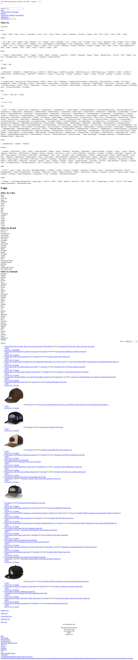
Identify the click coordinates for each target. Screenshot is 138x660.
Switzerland (110, 658)
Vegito (76, 162)
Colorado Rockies (41, 115)
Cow (67, 42)
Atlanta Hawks (28, 111)
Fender (100, 170)
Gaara (68, 153)
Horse (87, 44)
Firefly (25, 44)
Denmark (9, 658)
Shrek (101, 85)
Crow (94, 42)
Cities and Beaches (106, 81)
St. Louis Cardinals (27, 132)
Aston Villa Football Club (124, 110)
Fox (39, 44)
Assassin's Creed (8, 81)
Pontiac (132, 172)
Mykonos (95, 172)
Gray (45, 34)
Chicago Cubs (66, 113)
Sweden (104, 658)
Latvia (59, 658)
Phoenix (36, 45)
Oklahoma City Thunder (104, 127)
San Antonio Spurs (81, 130)
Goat (70, 44)
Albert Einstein (15, 151)
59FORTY (111, 72)
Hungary (47, 658)
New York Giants (109, 125)
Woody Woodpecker (87, 162)
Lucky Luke (120, 83)
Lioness (120, 44)
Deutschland (15, 658)
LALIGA (46, 181)
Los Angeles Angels (23, 121)
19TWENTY (7, 72)
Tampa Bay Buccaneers (55, 132)
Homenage (81, 55)
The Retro (109, 74)
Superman (124, 160)
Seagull (97, 45)
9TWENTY (42, 74)
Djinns (47, 55)
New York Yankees (54, 127)
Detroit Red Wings (127, 115)
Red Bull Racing (27, 130)
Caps (2, 12)
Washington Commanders (107, 134)
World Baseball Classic (24, 183)
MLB (60, 181)
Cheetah (45, 42)
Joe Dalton (65, 155)
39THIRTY (17, 72)
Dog (114, 42)
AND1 (26, 55)
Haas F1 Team (98, 117)
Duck (13, 44)
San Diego (12, 174)
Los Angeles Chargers (39, 121)
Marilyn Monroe (31, 157)
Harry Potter (65, 83)
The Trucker (127, 74)
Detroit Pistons (114, 115)
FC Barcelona (45, 117)
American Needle (16, 55)
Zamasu (98, 162)
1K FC (5, 110)
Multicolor (72, 34)
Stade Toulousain (40, 132)
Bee (14, 42)
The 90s (93, 74)
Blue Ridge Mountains (39, 170)
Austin (18, 170)
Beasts (50, 81)
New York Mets (27, 127)
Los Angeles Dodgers (70, 121)
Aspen (12, 170)
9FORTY (127, 72)
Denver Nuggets (92, 115)
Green (51, 34)
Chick (52, 42)
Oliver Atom (34, 159)
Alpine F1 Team (23, 110)
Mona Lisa (103, 157)
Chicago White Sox (78, 113)
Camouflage (31, 34)
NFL (88, 181)
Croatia (22, 656)
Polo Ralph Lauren (12, 57)
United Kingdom (119, 658)
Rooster (73, 45)
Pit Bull (43, 45)
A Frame (50, 74)
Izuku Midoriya (44, 155)
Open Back (78, 74)
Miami (55, 172)
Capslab (33, 55)
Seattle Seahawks (13, 132)
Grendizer (101, 153)
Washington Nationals (123, 134)
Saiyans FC (69, 130)
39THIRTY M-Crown (30, 72)
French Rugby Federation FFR (20, 181)
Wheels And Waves (54, 57)
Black (11, 34)
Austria (3, 656)
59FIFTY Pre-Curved (82, 72)
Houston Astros (123, 117)
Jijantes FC (63, 119)
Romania (89, 658)
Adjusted (18, 143)
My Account (4, 638)
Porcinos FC (95, 128)
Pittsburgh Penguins (56, 128)
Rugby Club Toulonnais (42, 130)
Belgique (7, 656)
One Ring (43, 159)
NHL (93, 181)
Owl (11, 45)
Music (134, 83)
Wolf (55, 47)
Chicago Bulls (54, 113)
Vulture (49, 47)
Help (7, 18)
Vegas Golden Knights (90, 134)
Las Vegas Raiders (125, 119)
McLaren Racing (49, 123)
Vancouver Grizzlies (74, 134)
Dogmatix (34, 153)
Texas (46, 174)
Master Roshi (74, 157)
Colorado (75, 170)
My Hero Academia (9, 85)
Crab (80, 42)
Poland (79, 658)
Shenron (41, 160)
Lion (113, 44)
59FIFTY (42, 72)
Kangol (89, 55)
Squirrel (15, 47)
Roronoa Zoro (123, 159)
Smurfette (63, 160)
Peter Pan (81, 159)
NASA (26, 85)
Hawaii (127, 170)
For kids (3, 15)
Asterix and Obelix (41, 151)
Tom (39, 162)
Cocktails (116, 81)
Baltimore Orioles (40, 111)
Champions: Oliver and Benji (78, 81)
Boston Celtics (77, 111)
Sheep (115, 45)
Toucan (34, 47)
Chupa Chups (93, 81)
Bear (9, 42)
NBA (82, 181)
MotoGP (67, 181)
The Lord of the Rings (13, 87)
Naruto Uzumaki (12, 159)
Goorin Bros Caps (6, 616)
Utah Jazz (47, 134)
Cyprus (26, 656)
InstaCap (3, 18)
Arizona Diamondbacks (87, 110)
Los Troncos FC (126, 121)
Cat (39, 42)
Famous (31, 83)
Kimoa (96, 55)
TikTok (3, 646)
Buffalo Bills (112, 111)
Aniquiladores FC (59, 110)
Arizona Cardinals (72, 110)
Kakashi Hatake (82, 155)
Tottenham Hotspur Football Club (18, 134)
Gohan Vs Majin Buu (79, 153)
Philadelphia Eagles (9, 128)
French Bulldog (48, 44)
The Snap (118, 74)
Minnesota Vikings (19, 125)
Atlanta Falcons (17, 111)
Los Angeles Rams (113, 121)
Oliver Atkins (24, 159)
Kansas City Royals (102, 119)
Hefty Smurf (119, 153)
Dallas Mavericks (67, 115)
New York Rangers (40, 127)
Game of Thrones (53, 83)
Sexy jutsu (32, 160)
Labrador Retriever (104, 44)
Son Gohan (93, 160)
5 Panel (5, 94)
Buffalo (20, 42)
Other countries (128, 658)
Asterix (30, 151)
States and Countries (121, 85)
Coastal (40, 55)
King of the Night (102, 155)
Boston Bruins (66, 111)
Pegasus (29, 45)
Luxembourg (70, 658)
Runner (86, 74)
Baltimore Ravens (54, 111)
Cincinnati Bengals (93, 113)
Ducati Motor (15, 117)
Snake (8, 47)
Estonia (25, 658)
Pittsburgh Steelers (83, 128)
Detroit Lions (103, 115)
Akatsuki (6, 151)
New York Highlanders (124, 125)
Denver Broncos (80, 115)
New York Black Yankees (81, 125)
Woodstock (54, 174)
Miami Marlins (97, 123)
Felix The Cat (59, 153)
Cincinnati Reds (106, 113)
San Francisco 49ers (108, 130)
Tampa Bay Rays (70, 132)
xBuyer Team (19, 136)
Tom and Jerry (47, 162)
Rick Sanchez (102, 159)
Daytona (93, 170)
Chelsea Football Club (15, 113)
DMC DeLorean (24, 153)
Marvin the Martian (61, 157)
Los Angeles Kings (85, 121)
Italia (55, 658)
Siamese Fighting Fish (126, 45)
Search (3, 8)
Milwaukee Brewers (110, 123)
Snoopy (71, 160)
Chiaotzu (110, 151)
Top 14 (118, 181)
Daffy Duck (13, 153)
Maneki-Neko (19, 157)
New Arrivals (16, 15)
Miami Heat (86, 123)
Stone (106, 34)
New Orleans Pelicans (50, 125)
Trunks (56, 162)
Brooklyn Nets (101, 111)
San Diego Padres (94, 130)
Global (38, 658)
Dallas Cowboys (54, 115)
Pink (95, 34)
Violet (112, 34)
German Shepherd (61, 44)
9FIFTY (119, 72)
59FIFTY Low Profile (67, 72)
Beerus (58, 151)
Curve (5, 102)
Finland (30, 658)
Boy (10, 64)
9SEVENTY (32, 74)
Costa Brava (84, 170)
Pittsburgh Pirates (69, 128)
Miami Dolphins (75, 123)
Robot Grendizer (75, 85)
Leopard (64, 34)
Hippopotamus (78, 44)
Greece (42, 658)
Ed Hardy (54, 55)
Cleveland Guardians (27, 115)
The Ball (101, 74)
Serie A (111, 181)
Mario (40, 157)
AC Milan (12, 110)
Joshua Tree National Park (22, 172)
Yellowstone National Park (68, 174)
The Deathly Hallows (13, 162)
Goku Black (92, 153)
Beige (5, 34)
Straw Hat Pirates (113, 160)
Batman (51, 151)
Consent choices (5, 641)
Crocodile (87, 42)
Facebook (4, 648)
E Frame (69, 74)
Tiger (28, 47)
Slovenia (99, 658)
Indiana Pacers (24, 119)
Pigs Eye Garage (122, 172)
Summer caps (5, 610)
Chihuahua (60, 42)
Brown (22, 34)
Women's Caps (5, 619)
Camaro (59, 170)
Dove (127, 42)
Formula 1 (6, 181)
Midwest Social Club (65, 172)
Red (101, 34)
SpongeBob (109, 85)
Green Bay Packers (86, 117)
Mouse (5, 45)
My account (12, 18)
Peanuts (53, 85)
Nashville (103, 172)
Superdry (22, 57)
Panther (21, 45)
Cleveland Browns (118, 113)
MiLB (54, 181)
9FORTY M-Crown (19, 74)
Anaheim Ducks (46, 110)
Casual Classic (60, 74)
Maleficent (9, 157)
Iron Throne (23, 155)
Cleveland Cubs (14, 115)
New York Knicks (14, 127)
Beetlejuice (63, 81)
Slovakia (94, 658)
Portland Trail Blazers (120, 128)
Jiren (58, 155)
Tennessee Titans (83, 132)
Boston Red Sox (89, 111)
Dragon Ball (23, 83)
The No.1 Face (32, 57)
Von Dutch (7, 12)
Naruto (19, 85)
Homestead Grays (111, 117)
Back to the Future (33, 81)
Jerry (53, 155)
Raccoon (57, 45)
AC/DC (5, 170)
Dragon (133, 42)
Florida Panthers (57, 117)
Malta (75, 658)
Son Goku (102, 160)
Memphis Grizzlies (62, 123)
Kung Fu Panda (97, 83)
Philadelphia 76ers (131, 127)
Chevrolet (67, 170)
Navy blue (81, 34)
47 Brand (6, 55)
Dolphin (120, 42)
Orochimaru (53, 159)
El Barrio (36, 117)
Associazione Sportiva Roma (106, 110)
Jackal (94, 44)
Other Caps (13, 94)
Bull (26, 42)
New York (112, 172)
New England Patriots (34, 125)
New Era (116, 55)
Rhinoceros (65, 45)
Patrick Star (72, 159)
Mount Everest (85, 172)
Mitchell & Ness (106, 55)
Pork (50, 45)
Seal (103, 45)
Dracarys (50, 153)
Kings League (36, 181)
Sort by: (122, 341)
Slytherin (55, 160)
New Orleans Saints (64, 125)
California (51, 170)
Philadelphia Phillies (23, 128)
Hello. (2, 10)
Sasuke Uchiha (12, 160)
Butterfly (33, 42)
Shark (109, 45)
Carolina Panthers (123, 111)
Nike (122, 55)
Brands (3, 13)
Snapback (26, 143)
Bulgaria (12, 656)
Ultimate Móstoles (36, 134)
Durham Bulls (26, 117)
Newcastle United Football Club (72, 127)
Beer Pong (26, 170)
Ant (4, 42)
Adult (5, 64)
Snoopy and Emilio (81, 160)
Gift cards (9, 15)
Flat (10, 102)
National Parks (35, 85)
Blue (16, 34)
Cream (39, 34)
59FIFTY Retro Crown (98, 72)
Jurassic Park (86, 83)
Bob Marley (76, 151)
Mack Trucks (46, 172)
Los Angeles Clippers (54, 121)
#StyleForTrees (6, 639)
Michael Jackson (85, 157)
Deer (100, 42)
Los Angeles (36, 172)
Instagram (4, 649)
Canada (17, 656)
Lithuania (63, 658)
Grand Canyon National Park (114, 170)
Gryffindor (109, 153)
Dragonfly (6, 44)
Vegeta (70, 162)
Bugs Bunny (85, 151)
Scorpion (90, 45)
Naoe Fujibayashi (127, 157)
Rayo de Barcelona (14, 130)
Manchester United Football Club (31, 123)
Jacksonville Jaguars (51, 119)
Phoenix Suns (36, 128)
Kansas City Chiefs (75, 119)
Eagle (19, 44)
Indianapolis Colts (37, 119)
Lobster (133, 44)
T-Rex (22, 47)
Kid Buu (92, 155)
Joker (73, 155)
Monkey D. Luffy (114, 157)
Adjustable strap (8, 143)
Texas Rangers (95, 132)
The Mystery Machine (29, 162)
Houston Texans (13, 119)
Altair (24, 151)
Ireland (52, 658)
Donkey (42, 153)
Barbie (43, 81)
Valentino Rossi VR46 (59, 134)
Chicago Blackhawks (41, 113)
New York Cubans (97, 125)
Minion (95, 157)
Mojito (76, 172)
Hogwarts (128, 153)
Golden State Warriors (71, 117)
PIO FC (45, 128)
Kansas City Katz (88, 119)
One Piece (45, 85)
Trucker (21, 94)
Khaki (57, 34)
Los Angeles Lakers (99, 121)
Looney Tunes (109, 83)
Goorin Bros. (15, 12)
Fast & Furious (41, 83)
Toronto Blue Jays (107, 132)
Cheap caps (4, 613)
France (34, 658)
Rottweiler (81, 45)
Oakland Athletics (89, 127)
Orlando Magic (119, 127)
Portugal (83, 658)
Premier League (102, 181)
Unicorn (41, 47)
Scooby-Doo (86, 85)
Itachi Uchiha (33, 155)
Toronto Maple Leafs (121, 132)
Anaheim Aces (35, 110)
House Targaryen (11, 155)
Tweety (63, 162)
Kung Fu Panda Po (123, 155)
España (21, 658)
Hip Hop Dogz (75, 83)
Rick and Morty (63, 85)
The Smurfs (25, 87)
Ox (16, 45)
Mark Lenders (49, 157)
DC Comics (125, 81)
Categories (5, 17)
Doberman (107, 42)
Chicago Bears (28, 113)
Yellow (125, 34)
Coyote (73, 42)
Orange (89, 34)
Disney (14, 83)
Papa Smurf (62, 159)
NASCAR (74, 181)
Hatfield (73, 55)
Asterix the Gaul (20, 81)
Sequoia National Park (24, 174)
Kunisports (113, 119)
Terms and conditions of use (9, 643)
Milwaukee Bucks (124, 123)
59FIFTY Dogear (52, 72)
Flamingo (33, 44)
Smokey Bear (37, 174)
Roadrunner (113, 159)
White (119, 34)
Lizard (126, 44)
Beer (56, 81)
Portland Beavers (106, 128)
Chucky (117, 151)
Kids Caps (4, 622)
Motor (128, 83)
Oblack (128, 55)
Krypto (112, 155)
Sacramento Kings (57, 130)
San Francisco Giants (123, 130)
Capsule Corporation (98, 151)
